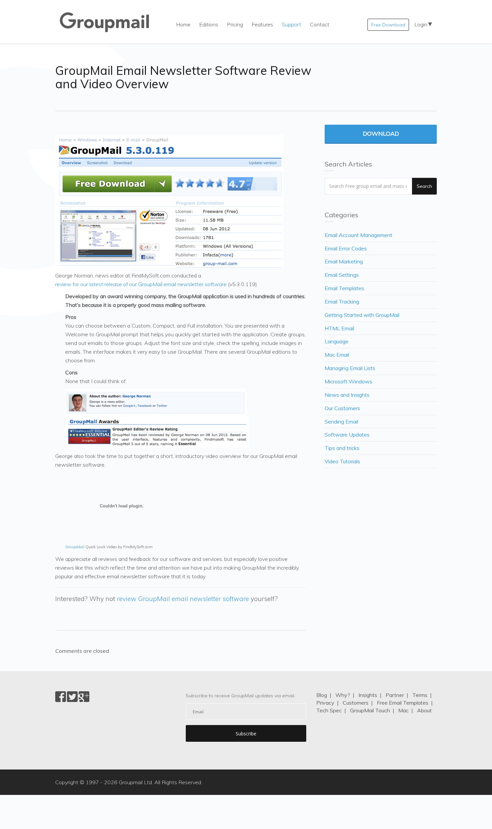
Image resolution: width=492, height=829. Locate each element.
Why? (342, 695)
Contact (319, 24)
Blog (321, 695)
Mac (403, 710)
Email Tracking (342, 301)
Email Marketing (344, 261)
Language (336, 341)
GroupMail (74, 546)
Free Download (388, 25)
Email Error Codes (346, 248)
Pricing (235, 24)
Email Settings (342, 274)
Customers (355, 702)
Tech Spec (329, 710)
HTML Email (339, 328)
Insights (367, 695)
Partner (395, 695)
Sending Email (341, 421)
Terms (419, 695)
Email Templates (344, 288)
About (424, 710)
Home (183, 24)
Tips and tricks (342, 448)
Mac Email (337, 354)
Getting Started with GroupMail (362, 315)
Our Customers (342, 408)
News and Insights (347, 394)
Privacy (325, 702)
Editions (208, 24)
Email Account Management (358, 235)
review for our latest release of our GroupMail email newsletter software (141, 284)
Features (262, 24)
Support (291, 24)
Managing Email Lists (350, 368)
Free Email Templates (402, 702)
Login (420, 24)
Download (381, 133)
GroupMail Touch (370, 710)
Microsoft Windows (348, 381)
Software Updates (347, 434)
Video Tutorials (342, 461)
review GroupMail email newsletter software (183, 599)
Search (424, 186)
